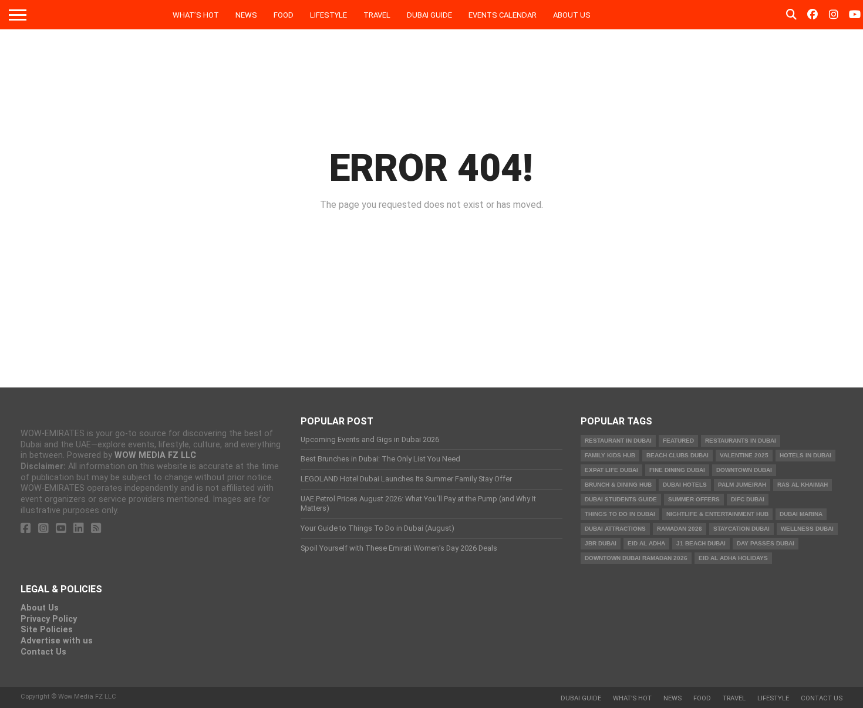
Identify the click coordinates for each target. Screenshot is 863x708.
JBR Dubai (600, 543)
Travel (376, 15)
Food (284, 15)
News (246, 15)
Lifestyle (328, 15)
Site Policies (47, 630)
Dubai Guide (429, 15)
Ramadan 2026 (679, 528)
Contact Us (43, 652)
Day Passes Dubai (765, 543)
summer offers (694, 499)
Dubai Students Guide (621, 499)
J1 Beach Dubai (701, 543)
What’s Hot (196, 15)
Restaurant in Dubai (618, 440)
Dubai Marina (801, 514)
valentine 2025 (744, 455)
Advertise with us (57, 641)
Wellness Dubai (807, 528)
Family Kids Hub (610, 455)
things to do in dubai (620, 514)
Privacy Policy (49, 619)
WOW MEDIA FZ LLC (155, 455)
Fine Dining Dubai (677, 470)
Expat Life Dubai (611, 470)
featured (678, 440)
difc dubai (747, 499)
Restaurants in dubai (740, 440)
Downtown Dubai (744, 470)
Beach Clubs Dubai (677, 455)
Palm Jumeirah (742, 484)
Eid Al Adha (646, 543)
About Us (572, 15)
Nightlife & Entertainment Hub (717, 514)
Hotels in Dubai (805, 455)
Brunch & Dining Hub (618, 484)
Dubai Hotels (685, 484)
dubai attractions (615, 528)
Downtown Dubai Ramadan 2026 (636, 558)
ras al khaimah (802, 484)
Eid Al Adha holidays (733, 558)
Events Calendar (502, 15)
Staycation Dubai (741, 528)
